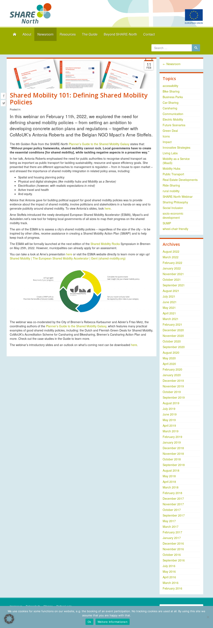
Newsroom (45, 34)
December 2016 (173, 543)
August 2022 (171, 251)
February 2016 (172, 588)
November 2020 (173, 336)
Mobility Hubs (171, 168)
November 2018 (173, 453)
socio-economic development (173, 215)
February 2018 (172, 493)
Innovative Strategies (176, 147)
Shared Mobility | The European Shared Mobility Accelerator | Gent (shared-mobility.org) (68, 258)
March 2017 (170, 526)
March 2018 (170, 487)
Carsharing (170, 108)
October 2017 (172, 510)
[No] (208, 617)
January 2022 (172, 268)
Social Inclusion (173, 208)
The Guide (90, 34)
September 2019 (174, 397)
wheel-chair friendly (175, 229)
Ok (89, 621)
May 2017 (169, 521)
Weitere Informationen (113, 621)
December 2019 (173, 380)
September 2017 (174, 515)
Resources (68, 34)
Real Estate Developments (180, 180)
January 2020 (172, 375)
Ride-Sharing (171, 185)
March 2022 (170, 257)
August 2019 (171, 403)
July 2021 (169, 296)
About (26, 34)
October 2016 (172, 555)
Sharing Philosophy (175, 202)
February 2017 (172, 532)
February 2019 (172, 437)
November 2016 (173, 549)
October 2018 (172, 459)
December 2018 (173, 448)
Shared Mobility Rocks (105, 244)
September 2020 (174, 347)
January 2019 (172, 442)
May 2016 (169, 571)
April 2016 (169, 577)
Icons (166, 136)
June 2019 (170, 414)
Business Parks (173, 97)
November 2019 (173, 386)
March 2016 (170, 583)
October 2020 (172, 341)
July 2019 (169, 409)
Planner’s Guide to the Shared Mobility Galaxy (99, 144)
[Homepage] (14, 34)
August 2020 (171, 352)
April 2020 (169, 364)
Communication (173, 114)
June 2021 (170, 302)
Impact (167, 142)
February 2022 (172, 263)
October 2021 (172, 279)
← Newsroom (172, 64)
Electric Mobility (173, 119)
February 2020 (172, 369)
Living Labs (170, 153)
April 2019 (169, 425)
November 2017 (173, 504)
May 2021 (169, 307)
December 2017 (173, 498)
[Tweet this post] (4, 103)
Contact (149, 34)
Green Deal (170, 131)
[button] (9, 619)
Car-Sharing (170, 102)
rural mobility (171, 191)
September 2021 (174, 285)
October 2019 (172, 392)
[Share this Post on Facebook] (4, 96)
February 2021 (172, 324)
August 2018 (171, 470)
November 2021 (173, 274)
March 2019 (170, 431)
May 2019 (169, 420)
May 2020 (169, 358)
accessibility (170, 86)
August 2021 (171, 291)
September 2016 (174, 560)
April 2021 (169, 313)
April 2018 (169, 482)
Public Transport (173, 174)
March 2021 (170, 319)
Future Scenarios (174, 125)
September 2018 (174, 465)
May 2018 (169, 476)
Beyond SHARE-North (120, 34)
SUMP (167, 223)
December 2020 (173, 330)
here (108, 208)
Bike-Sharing (171, 91)
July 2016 (169, 566)
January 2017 (172, 538)
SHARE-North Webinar (178, 196)
